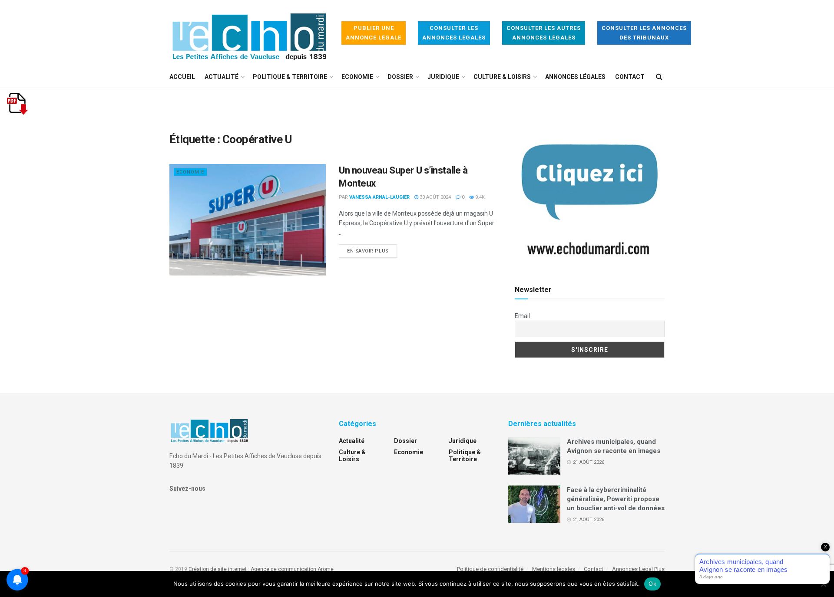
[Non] (823, 584)
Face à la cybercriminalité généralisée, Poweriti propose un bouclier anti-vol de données (616, 499)
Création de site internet (218, 569)
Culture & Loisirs (502, 76)
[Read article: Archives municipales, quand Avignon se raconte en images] (534, 456)
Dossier (400, 76)
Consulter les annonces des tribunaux (644, 33)
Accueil (182, 76)
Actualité (221, 76)
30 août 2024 (434, 197)
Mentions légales (553, 569)
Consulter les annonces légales (454, 33)
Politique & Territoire (290, 76)
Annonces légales (575, 76)
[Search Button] (659, 77)
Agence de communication (283, 569)
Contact (630, 76)
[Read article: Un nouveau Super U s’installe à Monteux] (247, 220)
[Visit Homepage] (249, 33)
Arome (326, 569)
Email (522, 315)
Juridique (443, 76)
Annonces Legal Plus (638, 569)
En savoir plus (372, 251)
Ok (652, 583)
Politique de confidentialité (490, 569)
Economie (357, 76)
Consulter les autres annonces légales (543, 33)
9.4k (479, 197)
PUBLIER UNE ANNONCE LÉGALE (373, 33)
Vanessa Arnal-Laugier (379, 197)
